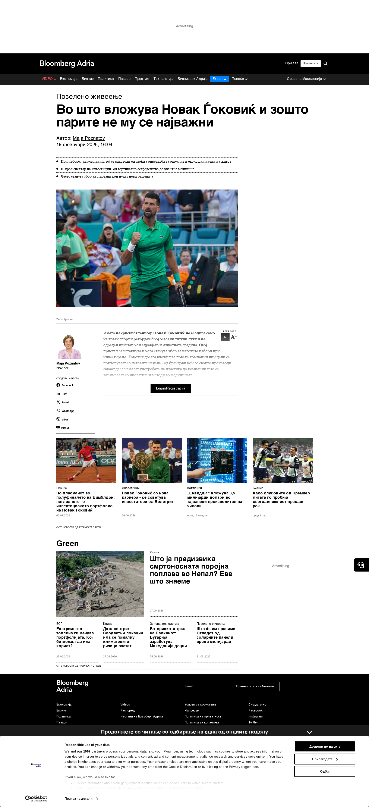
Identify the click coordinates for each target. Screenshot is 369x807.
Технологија (163, 79)
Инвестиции (131, 488)
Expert (217, 79)
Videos (125, 704)
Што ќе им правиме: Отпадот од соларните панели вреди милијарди (217, 635)
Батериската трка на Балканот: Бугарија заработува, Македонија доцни (168, 637)
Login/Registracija (170, 388)
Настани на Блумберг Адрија (141, 716)
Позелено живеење (211, 623)
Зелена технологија (164, 623)
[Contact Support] (361, 565)
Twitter (253, 722)
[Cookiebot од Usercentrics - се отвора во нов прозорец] (36, 798)
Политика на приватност (202, 716)
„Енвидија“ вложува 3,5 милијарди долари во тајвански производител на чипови (214, 499)
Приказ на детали (78, 798)
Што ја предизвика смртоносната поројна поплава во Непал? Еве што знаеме (191, 570)
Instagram (256, 716)
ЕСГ (59, 623)
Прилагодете (322, 759)
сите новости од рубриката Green (78, 666)
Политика (106, 79)
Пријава (291, 63)
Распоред (127, 710)
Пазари (124, 79)
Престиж (142, 79)
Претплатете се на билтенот (255, 686)
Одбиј (324, 771)
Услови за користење (200, 704)
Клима (154, 552)
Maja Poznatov (89, 138)
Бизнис (88, 79)
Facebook (255, 710)
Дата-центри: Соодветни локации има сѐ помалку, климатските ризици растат (123, 637)
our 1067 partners (91, 751)
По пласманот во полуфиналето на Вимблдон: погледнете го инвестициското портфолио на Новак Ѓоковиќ (85, 501)
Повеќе (238, 79)
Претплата (311, 63)
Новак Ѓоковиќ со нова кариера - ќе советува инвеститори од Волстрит (148, 497)
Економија (69, 79)
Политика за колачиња (201, 722)
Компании (194, 488)
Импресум (191, 710)
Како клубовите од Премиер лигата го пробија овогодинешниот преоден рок (281, 499)
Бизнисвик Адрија (193, 79)
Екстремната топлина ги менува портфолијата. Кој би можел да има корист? (75, 637)
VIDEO (47, 79)
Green (67, 544)
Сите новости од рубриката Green (78, 527)
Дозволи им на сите (324, 746)
